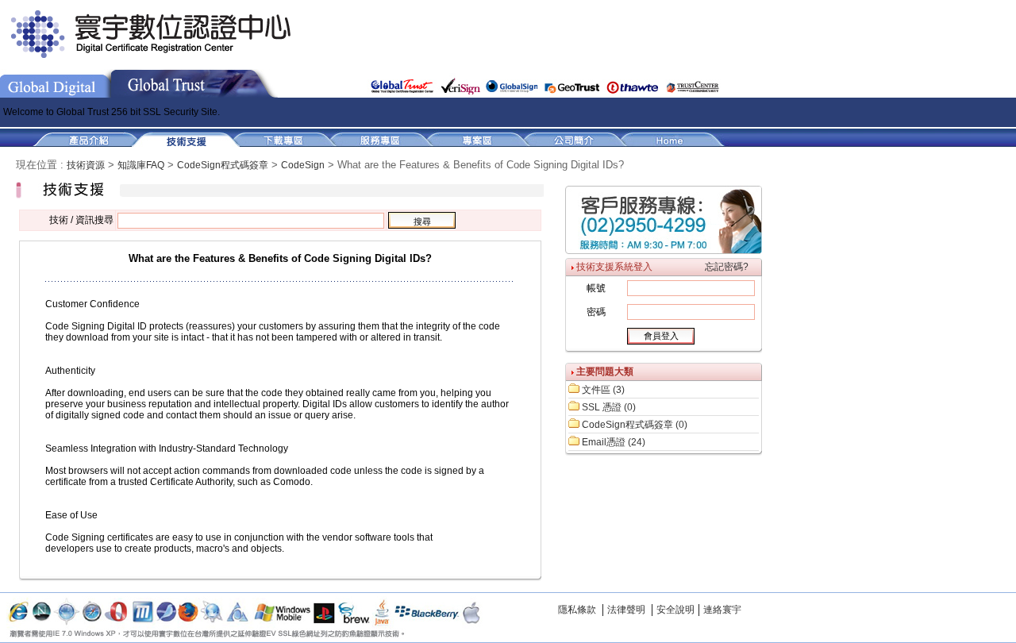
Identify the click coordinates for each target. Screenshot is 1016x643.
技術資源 (86, 165)
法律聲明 (626, 609)
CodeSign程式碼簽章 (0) (634, 424)
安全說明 (675, 609)
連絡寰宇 (722, 609)
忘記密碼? (727, 266)
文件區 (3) (603, 389)
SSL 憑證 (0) (609, 407)
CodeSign (303, 165)
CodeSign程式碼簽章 (222, 165)
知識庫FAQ (140, 165)
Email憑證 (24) (613, 442)
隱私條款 (577, 609)
